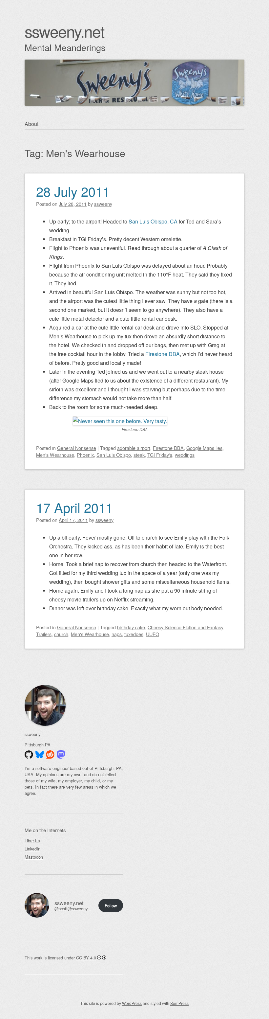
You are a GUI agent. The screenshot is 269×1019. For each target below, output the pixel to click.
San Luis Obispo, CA (153, 221)
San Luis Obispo (113, 454)
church (61, 634)
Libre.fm (32, 840)
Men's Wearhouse (55, 454)
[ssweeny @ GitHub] (29, 755)
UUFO (152, 634)
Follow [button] (111, 905)
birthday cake (131, 627)
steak (139, 454)
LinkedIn (32, 849)
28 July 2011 (73, 191)
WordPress (132, 1003)
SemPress (179, 1003)
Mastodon (34, 857)
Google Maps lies (204, 447)
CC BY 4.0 (86, 958)
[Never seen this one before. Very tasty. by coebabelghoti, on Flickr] (120, 421)
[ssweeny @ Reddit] (50, 755)
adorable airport (133, 447)
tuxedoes (133, 634)
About (31, 124)
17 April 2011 (74, 507)
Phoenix (85, 454)
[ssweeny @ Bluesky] (39, 755)
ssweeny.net (64, 31)
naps (117, 634)
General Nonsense (76, 447)
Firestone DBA (162, 354)
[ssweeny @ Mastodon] (61, 755)
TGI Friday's (159, 454)
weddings (185, 454)
